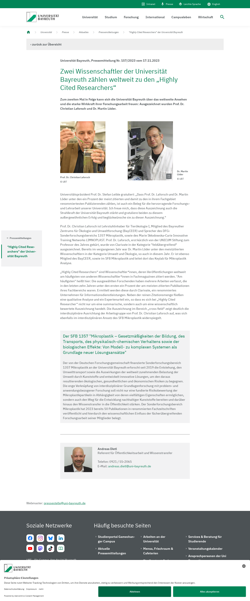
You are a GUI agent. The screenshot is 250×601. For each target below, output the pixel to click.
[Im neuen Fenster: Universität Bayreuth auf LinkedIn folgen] (60, 538)
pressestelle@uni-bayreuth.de (65, 503)
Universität (90, 17)
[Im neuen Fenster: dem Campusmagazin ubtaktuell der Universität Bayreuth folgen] (60, 548)
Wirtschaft (205, 17)
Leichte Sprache (192, 4)
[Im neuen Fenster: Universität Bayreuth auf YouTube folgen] (30, 548)
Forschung (131, 17)
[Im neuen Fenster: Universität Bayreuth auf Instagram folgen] (40, 538)
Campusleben (181, 17)
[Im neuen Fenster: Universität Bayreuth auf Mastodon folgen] (40, 548)
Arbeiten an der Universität (154, 539)
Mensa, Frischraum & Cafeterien (158, 551)
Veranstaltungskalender (205, 549)
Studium (111, 17)
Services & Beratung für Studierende (205, 539)
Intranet (150, 4)
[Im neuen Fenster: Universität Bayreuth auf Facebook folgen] (30, 538)
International (155, 17)
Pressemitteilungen (109, 32)
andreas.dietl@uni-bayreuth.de (129, 466)
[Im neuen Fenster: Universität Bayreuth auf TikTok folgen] (50, 548)
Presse (169, 4)
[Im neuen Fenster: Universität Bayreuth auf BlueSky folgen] (50, 538)
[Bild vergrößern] (82, 147)
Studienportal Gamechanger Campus (116, 539)
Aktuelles (84, 32)
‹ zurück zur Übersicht (46, 44)
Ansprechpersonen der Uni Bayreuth (207, 558)
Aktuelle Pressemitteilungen (112, 551)
